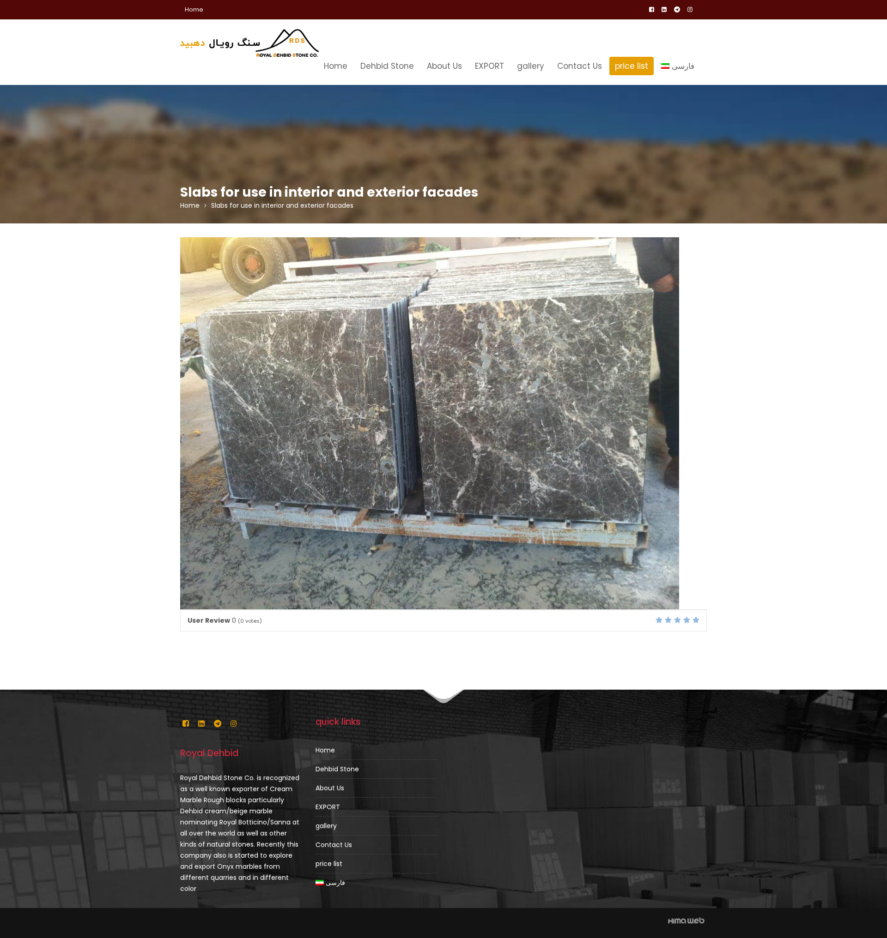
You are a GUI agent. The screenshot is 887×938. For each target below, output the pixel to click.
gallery (530, 66)
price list (631, 66)
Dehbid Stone (387, 66)
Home (194, 9)
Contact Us (579, 66)
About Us (444, 66)
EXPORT (489, 66)
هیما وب (686, 920)
